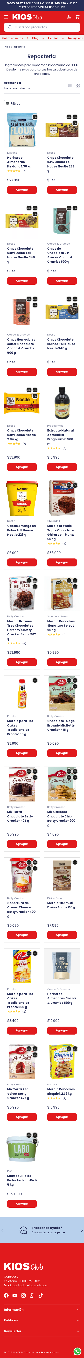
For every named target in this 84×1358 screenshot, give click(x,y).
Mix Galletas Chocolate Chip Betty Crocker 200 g (61, 818)
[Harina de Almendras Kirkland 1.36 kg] (22, 130)
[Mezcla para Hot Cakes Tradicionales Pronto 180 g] (22, 693)
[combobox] (42, 27)
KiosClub (17, 1352)
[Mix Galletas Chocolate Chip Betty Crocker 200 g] (62, 784)
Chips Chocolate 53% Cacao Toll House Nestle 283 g (60, 164)
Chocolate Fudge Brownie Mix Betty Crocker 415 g (61, 725)
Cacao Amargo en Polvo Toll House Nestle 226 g (21, 530)
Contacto (11, 1276)
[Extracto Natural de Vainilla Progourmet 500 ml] (62, 403)
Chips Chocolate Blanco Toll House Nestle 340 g (61, 343)
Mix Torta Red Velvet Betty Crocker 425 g (18, 1093)
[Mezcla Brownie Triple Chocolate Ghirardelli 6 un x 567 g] (62, 498)
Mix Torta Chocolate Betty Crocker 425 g (20, 816)
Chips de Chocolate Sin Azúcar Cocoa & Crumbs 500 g (60, 255)
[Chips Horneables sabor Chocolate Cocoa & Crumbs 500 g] (22, 312)
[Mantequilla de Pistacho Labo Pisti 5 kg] (22, 1148)
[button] (77, 17)
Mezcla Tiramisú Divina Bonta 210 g (61, 905)
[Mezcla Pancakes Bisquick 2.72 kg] (62, 1062)
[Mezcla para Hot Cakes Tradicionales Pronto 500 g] (22, 966)
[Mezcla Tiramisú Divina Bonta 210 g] (62, 875)
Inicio (7, 47)
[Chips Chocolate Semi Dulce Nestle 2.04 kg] (22, 403)
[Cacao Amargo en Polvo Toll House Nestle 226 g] (22, 498)
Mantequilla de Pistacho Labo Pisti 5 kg (22, 1180)
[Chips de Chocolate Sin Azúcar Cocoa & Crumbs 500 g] (62, 221)
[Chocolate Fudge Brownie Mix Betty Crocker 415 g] (62, 693)
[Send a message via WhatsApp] (77, 1351)
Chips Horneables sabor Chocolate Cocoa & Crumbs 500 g (21, 346)
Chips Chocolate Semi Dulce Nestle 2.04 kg (21, 434)
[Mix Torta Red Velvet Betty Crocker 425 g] (22, 1062)
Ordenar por (12, 83)
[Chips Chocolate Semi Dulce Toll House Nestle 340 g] (22, 221)
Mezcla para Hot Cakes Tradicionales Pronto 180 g (20, 727)
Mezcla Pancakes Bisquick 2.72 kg (61, 1091)
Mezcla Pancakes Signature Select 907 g (61, 625)
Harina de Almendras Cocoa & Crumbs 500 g (61, 998)
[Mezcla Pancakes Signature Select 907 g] (62, 593)
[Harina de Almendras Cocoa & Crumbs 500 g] (62, 966)
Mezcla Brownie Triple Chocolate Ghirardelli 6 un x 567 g (60, 532)
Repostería (19, 47)
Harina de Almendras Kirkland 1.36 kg (19, 162)
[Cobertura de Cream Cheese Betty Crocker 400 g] (22, 875)
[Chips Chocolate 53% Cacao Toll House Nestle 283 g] (62, 130)
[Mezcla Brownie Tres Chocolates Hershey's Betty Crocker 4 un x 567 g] (22, 593)
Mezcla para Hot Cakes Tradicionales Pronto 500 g (20, 1000)
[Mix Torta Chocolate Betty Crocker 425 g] (22, 784)
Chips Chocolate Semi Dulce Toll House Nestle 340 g (21, 255)
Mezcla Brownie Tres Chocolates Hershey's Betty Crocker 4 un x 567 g (21, 630)
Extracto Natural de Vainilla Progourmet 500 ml (60, 437)
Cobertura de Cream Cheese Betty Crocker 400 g (21, 909)
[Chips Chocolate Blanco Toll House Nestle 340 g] (62, 312)
